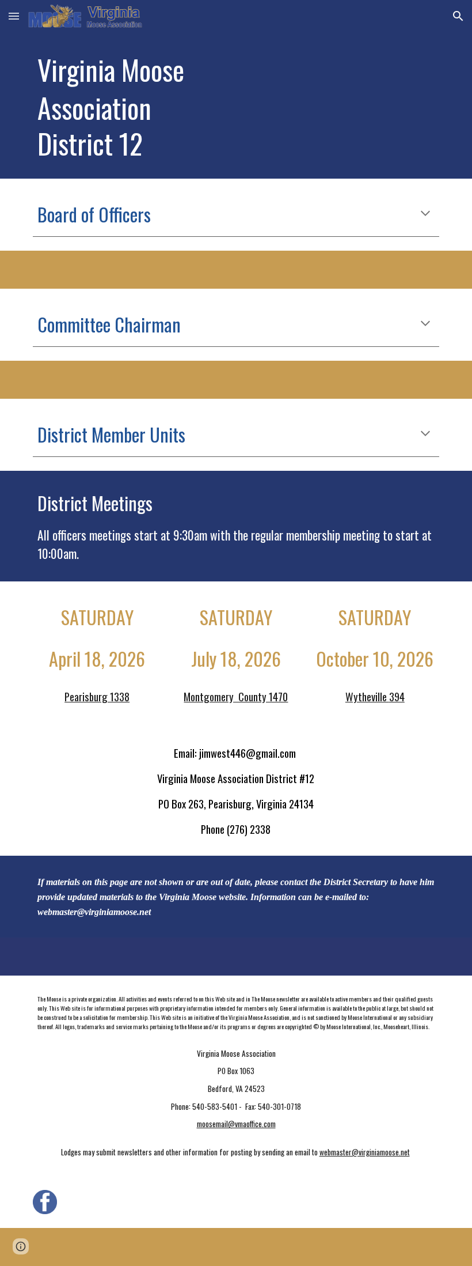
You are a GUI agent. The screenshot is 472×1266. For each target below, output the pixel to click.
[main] (166, 105)
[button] (14, 16)
